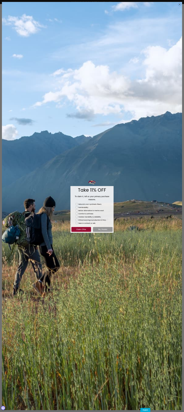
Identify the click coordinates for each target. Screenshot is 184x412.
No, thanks (102, 229)
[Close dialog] (179, 4)
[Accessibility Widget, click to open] (3, 408)
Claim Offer (81, 229)
